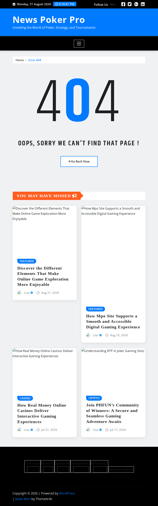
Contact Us (32, 463)
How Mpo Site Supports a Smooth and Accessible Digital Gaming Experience (113, 321)
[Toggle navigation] (79, 43)
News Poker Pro (49, 19)
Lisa (26, 293)
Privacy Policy (80, 463)
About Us (47, 463)
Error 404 (35, 60)
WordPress (67, 493)
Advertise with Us (121, 469)
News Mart (23, 499)
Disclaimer (62, 463)
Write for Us (99, 463)
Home (20, 60)
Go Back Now (80, 161)
